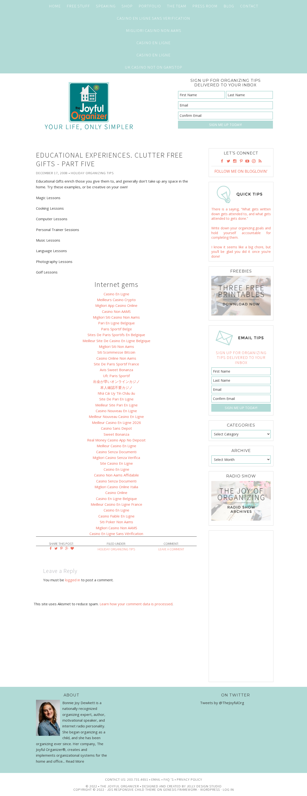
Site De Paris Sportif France (116, 364)
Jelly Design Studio (204, 786)
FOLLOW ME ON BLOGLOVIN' (241, 171)
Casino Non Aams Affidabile (116, 475)
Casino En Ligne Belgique (116, 498)
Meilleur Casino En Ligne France (116, 504)
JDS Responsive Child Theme (131, 789)
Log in (228, 789)
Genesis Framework (180, 789)
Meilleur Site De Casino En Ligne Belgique (116, 340)
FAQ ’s (169, 779)
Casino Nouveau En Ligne (116, 410)
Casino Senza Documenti (116, 451)
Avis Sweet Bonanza (116, 369)
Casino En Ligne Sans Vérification (116, 533)
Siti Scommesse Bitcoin (116, 352)
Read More (75, 761)
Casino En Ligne (153, 42)
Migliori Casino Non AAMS (116, 527)
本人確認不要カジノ (116, 387)
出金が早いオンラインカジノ (116, 381)
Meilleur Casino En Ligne (116, 445)
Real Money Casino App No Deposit (116, 440)
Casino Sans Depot (116, 428)
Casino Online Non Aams (116, 358)
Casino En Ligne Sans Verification (153, 18)
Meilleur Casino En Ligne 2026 (116, 422)
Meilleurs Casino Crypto (116, 299)
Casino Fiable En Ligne (116, 516)
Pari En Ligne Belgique (116, 323)
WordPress (210, 789)
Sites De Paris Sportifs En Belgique (116, 334)
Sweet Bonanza (116, 434)
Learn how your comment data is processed (136, 603)
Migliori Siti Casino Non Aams (116, 317)
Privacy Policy (189, 779)
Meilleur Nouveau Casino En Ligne (116, 416)
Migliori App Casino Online (116, 305)
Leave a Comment (171, 549)
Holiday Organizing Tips (92, 173)
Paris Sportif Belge (116, 329)
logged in (72, 579)
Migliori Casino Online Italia (116, 486)
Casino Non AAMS (116, 311)
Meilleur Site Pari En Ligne (116, 405)
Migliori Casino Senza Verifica (116, 457)
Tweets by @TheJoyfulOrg (222, 702)
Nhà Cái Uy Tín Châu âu (116, 393)
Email (155, 779)
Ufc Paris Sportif (116, 375)
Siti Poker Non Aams (116, 521)
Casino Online (116, 492)
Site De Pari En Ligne (116, 399)
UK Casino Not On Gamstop (153, 67)
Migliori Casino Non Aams (153, 30)
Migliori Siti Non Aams (116, 346)
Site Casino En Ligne (116, 463)
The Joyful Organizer (89, 106)
